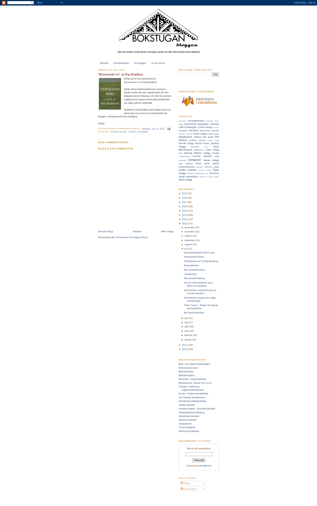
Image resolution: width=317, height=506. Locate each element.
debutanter (183, 130)
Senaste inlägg (105, 231)
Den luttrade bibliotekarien (192, 397)
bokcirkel (214, 124)
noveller (197, 156)
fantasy (197, 137)
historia (198, 143)
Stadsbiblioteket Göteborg (192, 412)
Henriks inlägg (186, 143)
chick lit (216, 127)
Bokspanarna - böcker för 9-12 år (195, 383)
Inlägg (186, 483)
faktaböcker (185, 136)
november (190, 231)
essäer (216, 134)
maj (187, 322)
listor (216, 146)
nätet (217, 156)
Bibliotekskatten (186, 375)
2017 (185, 202)
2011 (185, 345)
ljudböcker (198, 150)
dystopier (182, 134)
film (217, 136)
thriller (182, 169)
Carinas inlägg (205, 127)
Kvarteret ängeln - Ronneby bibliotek (197, 408)
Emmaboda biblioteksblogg (192, 401)
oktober (189, 236)
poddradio (182, 160)
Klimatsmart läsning (194, 257)
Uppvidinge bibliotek (189, 416)
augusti (188, 244)
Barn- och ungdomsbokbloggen (194, 364)
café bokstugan (188, 127)
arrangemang (196, 120)
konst (206, 147)
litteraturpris (185, 149)
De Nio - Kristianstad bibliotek (193, 393)
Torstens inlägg (204, 170)
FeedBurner (206, 466)
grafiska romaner (197, 140)
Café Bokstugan (121, 63)
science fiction (193, 163)
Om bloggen (140, 63)
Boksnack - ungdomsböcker (192, 379)
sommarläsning (186, 167)
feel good (208, 137)
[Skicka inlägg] (168, 129)
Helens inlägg (213, 140)
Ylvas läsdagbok (187, 427)
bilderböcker (190, 124)
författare (183, 140)
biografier (203, 123)
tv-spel (190, 173)
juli (186, 248)
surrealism (199, 167)
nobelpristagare (184, 156)
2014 (185, 215)
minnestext (140, 113)
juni (187, 318)
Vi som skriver (158, 63)
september (190, 240)
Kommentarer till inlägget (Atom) (131, 237)
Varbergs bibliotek (188, 420)
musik (215, 152)
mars (187, 331)
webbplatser (192, 176)
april (187, 326)
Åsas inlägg (185, 179)
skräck (216, 163)
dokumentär (205, 130)
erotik (209, 134)
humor (206, 143)
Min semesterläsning (194, 270)
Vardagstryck (185, 423)
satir (181, 163)
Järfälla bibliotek (187, 405)
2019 (185, 193)
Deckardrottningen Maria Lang (199, 252)
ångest (216, 177)
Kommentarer (190, 489)
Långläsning (190, 274)
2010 (185, 349)
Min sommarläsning (194, 312)
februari (189, 335)
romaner (143, 132)
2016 (185, 206)
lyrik (180, 153)
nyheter (207, 156)
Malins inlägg (202, 152)
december (190, 227)
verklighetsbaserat (201, 173)
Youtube (210, 177)
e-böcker (189, 134)
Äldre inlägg (167, 231)
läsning (132, 132)
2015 (185, 210)
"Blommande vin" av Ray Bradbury (120, 74)
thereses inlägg (212, 167)
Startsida (104, 63)
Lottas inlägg (212, 150)
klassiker (195, 147)
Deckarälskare (191, 265)
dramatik (215, 130)
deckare (193, 130)
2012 (185, 223)
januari (188, 339)
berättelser (210, 121)
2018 (185, 198)
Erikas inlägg (200, 134)
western (203, 177)
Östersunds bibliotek (189, 431)
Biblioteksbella (186, 371)
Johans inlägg (118, 132)
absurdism (183, 121)
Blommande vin (132, 82)
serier (207, 163)
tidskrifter (192, 170)
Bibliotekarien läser (188, 368)
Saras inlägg (211, 160)
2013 (185, 219)
